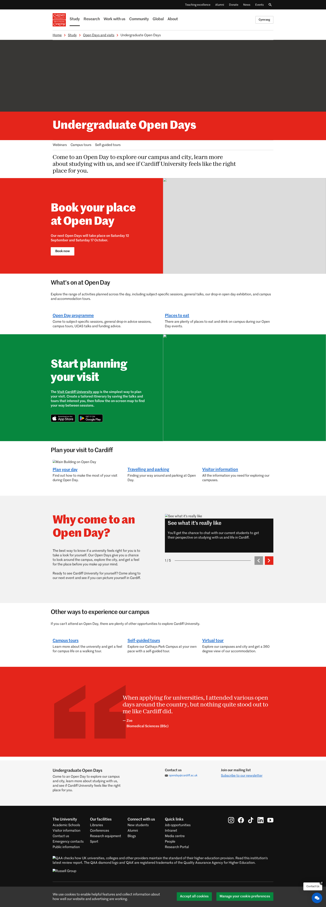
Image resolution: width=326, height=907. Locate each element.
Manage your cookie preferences (245, 896)
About (173, 19)
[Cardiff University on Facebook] (241, 820)
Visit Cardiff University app (78, 392)
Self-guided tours (108, 145)
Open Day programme (73, 316)
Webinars (60, 145)
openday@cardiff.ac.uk (183, 775)
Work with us (114, 19)
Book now (62, 251)
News (246, 4)
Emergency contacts (68, 841)
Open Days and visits (98, 35)
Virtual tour (213, 641)
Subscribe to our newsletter (241, 775)
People (170, 841)
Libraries (96, 825)
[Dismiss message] (322, 883)
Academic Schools (66, 825)
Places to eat (177, 316)
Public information (66, 847)
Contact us (61, 836)
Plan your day (65, 470)
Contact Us (312, 886)
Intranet (171, 830)
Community (139, 19)
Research (92, 19)
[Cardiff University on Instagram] (231, 820)
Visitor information (220, 470)
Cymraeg (264, 19)
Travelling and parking (148, 470)
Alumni (219, 4)
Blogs (132, 836)
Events (259, 4)
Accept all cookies (194, 896)
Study (75, 19)
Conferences (99, 830)
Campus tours (81, 145)
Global (158, 19)
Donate (233, 4)
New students (138, 825)
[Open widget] (317, 898)
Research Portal (177, 847)
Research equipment (105, 836)
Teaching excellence (197, 4)
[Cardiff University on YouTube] (270, 820)
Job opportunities (178, 825)
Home (57, 35)
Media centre (175, 836)
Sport (94, 841)
